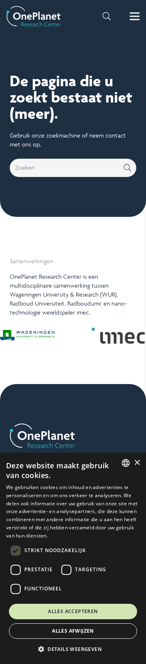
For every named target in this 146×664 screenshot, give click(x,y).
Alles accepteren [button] (73, 611)
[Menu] (135, 16)
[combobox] (126, 463)
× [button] (137, 463)
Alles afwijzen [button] (73, 630)
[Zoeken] (127, 168)
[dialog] (73, 558)
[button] (107, 16)
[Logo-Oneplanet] (33, 16)
